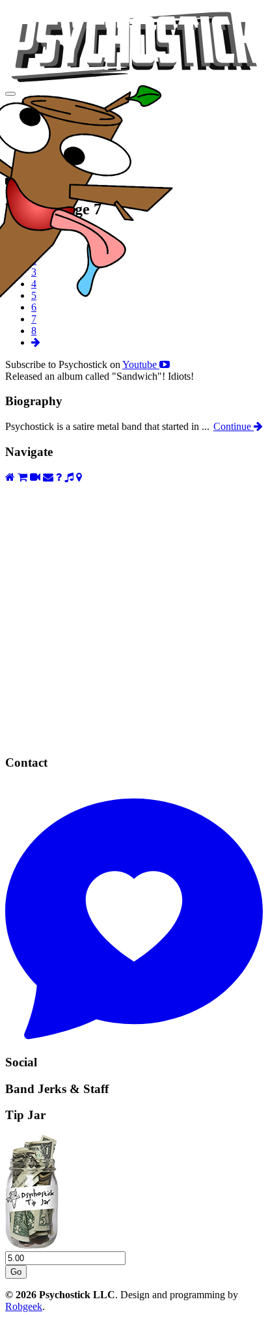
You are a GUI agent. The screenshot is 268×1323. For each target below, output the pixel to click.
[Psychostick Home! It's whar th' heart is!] (10, 477)
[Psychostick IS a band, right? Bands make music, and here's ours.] (69, 477)
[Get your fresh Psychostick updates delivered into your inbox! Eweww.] (48, 477)
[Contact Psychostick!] (134, 1036)
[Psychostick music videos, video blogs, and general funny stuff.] (35, 477)
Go (15, 1272)
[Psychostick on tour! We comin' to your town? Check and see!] (79, 477)
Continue (233, 426)
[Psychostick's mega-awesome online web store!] (22, 477)
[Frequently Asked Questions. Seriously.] (59, 477)
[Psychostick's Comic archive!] (134, 737)
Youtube (140, 364)
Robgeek (23, 1306)
